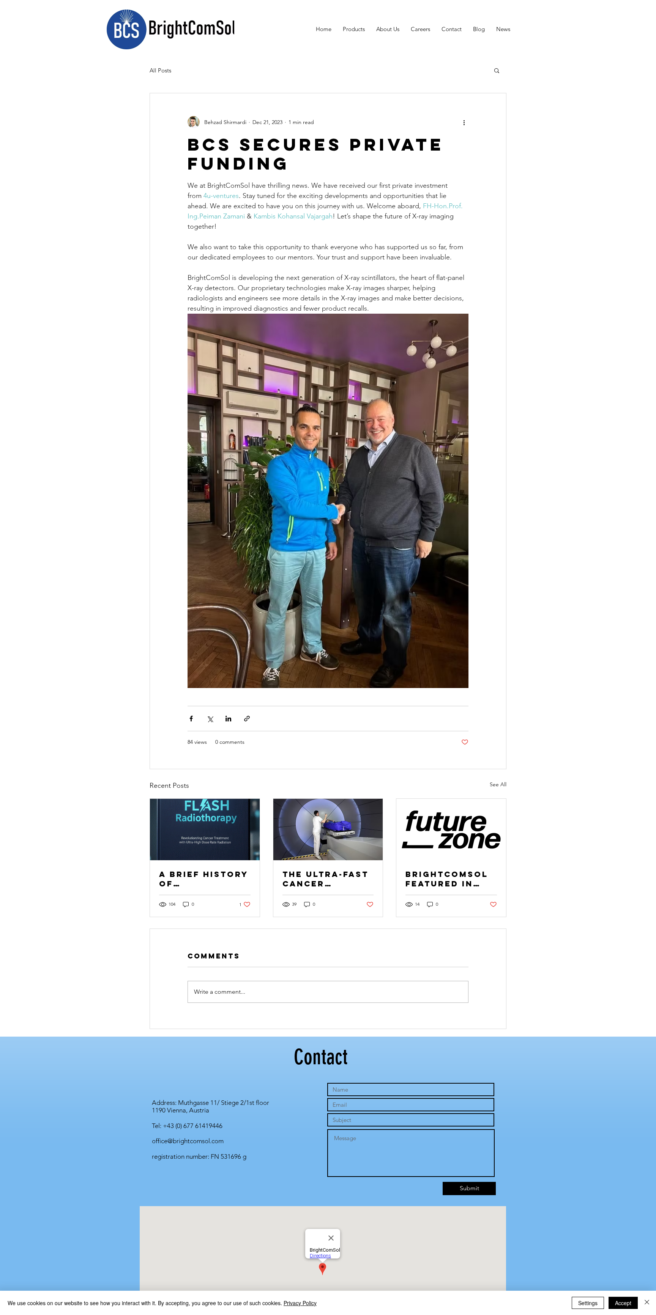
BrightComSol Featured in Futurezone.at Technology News (448, 878)
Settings (588, 1303)
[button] (496, 70)
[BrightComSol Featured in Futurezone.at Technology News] (451, 829)
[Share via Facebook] (191, 718)
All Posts (160, 70)
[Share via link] (247, 718)
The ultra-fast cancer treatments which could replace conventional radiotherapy (325, 878)
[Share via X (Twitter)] (209, 718)
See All (498, 784)
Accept (623, 1303)
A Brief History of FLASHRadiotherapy (203, 878)
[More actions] (463, 122)
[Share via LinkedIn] (228, 718)
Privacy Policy (300, 1303)
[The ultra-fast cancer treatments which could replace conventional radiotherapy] (328, 829)
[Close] (646, 1303)
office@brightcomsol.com (188, 1141)
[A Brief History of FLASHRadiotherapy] (205, 829)
